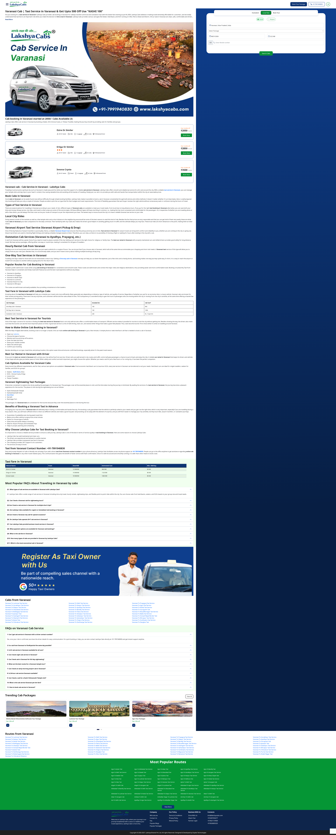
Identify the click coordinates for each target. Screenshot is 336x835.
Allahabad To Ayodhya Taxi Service (214, 785)
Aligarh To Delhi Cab (117, 785)
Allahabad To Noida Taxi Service (143, 793)
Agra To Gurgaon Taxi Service (212, 772)
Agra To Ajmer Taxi (116, 769)
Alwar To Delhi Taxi (209, 793)
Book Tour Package (298, 4)
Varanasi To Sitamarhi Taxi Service (16, 618)
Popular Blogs (154, 823)
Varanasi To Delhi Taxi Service (78, 603)
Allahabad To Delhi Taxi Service (143, 788)
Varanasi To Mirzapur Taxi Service (143, 618)
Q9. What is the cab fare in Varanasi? (20, 534)
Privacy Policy (173, 818)
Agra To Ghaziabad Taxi (164, 772)
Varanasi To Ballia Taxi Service (142, 614)
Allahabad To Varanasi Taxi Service (191, 793)
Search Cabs (266, 53)
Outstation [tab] (255, 13)
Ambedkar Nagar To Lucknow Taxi (167, 797)
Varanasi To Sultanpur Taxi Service (80, 616)
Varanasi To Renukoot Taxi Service (181, 754)
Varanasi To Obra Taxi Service (97, 754)
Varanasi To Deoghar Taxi (140, 622)
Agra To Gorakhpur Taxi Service (190, 772)
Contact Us (153, 818)
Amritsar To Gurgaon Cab (211, 797)
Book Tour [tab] (276, 13)
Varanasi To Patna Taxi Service (79, 612)
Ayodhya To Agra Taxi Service (142, 800)
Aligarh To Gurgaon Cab (141, 785)
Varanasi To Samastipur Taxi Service (80, 618)
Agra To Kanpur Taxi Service (189, 775)
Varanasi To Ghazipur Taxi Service (80, 614)
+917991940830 (317, 4)
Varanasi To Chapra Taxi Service (79, 620)
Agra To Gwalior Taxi (117, 775)
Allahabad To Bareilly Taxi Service (121, 788)
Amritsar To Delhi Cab (187, 797)
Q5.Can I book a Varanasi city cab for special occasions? (26, 515)
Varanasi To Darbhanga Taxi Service (80, 622)
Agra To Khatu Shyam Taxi (211, 775)
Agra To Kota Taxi (116, 779)
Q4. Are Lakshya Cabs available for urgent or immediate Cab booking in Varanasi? (35, 510)
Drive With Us (192, 815)
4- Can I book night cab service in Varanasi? (22, 655)
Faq (151, 821)
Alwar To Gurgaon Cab (117, 797)
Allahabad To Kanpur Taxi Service (213, 788)
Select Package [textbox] (214, 31)
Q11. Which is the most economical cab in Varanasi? (25, 543)
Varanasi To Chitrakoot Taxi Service (16, 622)
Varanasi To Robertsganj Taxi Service (17, 754)
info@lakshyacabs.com (215, 815)
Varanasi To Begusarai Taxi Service (181, 752)
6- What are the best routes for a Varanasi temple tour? (26, 664)
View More (168, 807)
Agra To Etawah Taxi (140, 772)
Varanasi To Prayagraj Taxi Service (143, 603)
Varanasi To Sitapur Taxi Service (15, 607)
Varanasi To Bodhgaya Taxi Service (16, 612)
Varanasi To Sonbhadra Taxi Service (143, 620)
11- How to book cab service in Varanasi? (21, 687)
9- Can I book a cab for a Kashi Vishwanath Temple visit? (26, 678)
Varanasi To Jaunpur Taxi (13, 614)
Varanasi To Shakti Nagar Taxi (262, 754)
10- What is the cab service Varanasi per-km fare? (24, 683)
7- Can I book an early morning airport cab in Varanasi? (26, 669)
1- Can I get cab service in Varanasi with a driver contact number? (30, 634)
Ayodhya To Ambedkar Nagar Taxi (167, 800)
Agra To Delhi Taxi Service (118, 772)
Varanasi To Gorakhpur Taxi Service (17, 605)
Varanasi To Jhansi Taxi (12, 620)
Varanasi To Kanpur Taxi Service (79, 605)
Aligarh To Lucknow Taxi (165, 785)
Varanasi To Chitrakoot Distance (16, 756)
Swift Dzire (16, 372)
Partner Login (192, 821)
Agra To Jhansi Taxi (163, 775)
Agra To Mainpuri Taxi (164, 779)
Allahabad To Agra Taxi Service (190, 785)
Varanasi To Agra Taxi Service (141, 605)
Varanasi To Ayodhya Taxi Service (79, 607)
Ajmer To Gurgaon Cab (210, 782)
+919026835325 (213, 823)
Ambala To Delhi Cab (140, 797)
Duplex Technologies (199, 833)
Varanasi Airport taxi (62, 231)
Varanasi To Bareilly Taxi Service (79, 610)
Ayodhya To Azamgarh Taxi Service (214, 800)
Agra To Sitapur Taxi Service (142, 782)
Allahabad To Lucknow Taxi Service (121, 793)
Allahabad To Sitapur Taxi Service (167, 793)
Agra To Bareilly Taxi (210, 769)
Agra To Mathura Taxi (187, 779)
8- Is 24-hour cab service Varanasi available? (22, 673)
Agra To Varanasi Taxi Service (166, 782)
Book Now (186, 135)
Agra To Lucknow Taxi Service (142, 779)
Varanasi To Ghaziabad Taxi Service (16, 610)
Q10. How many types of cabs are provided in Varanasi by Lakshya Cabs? (32, 538)
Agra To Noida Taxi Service (211, 779)
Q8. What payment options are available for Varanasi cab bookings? (31, 529)
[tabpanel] (266, 35)
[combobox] (266, 31)
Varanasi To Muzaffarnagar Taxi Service (145, 612)
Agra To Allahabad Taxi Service (143, 769)
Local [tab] (261, 19)
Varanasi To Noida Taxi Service (142, 607)
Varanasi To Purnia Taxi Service (263, 752)
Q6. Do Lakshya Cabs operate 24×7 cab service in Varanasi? (27, 519)
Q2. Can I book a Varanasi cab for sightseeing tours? (25, 500)
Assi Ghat (10, 395)
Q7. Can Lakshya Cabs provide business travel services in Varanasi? (30, 524)
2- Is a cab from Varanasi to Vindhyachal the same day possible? (29, 645)
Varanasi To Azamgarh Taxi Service (16, 616)
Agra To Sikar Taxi (116, 782)
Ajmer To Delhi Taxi (186, 782)
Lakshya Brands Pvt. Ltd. (154, 833)
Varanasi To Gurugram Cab (141, 610)
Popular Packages (156, 826)
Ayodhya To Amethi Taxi (187, 800)
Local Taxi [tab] (266, 13)
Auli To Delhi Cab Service (118, 800)
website (16, 334)
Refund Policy (173, 821)
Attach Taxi (191, 818)
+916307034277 (213, 818)
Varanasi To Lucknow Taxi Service (16, 603)
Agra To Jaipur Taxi (139, 775)
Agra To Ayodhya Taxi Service (189, 769)
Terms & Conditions (175, 815)
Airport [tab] (272, 19)
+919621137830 (213, 821)
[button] (7, 4)
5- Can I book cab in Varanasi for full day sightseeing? (25, 659)
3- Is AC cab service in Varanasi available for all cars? (25, 650)
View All (189, 696)
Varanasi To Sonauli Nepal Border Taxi (144, 616)
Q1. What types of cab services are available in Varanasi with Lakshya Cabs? (33, 489)
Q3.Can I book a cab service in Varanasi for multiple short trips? (29, 505)
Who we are (154, 815)
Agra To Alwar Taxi (163, 769)
